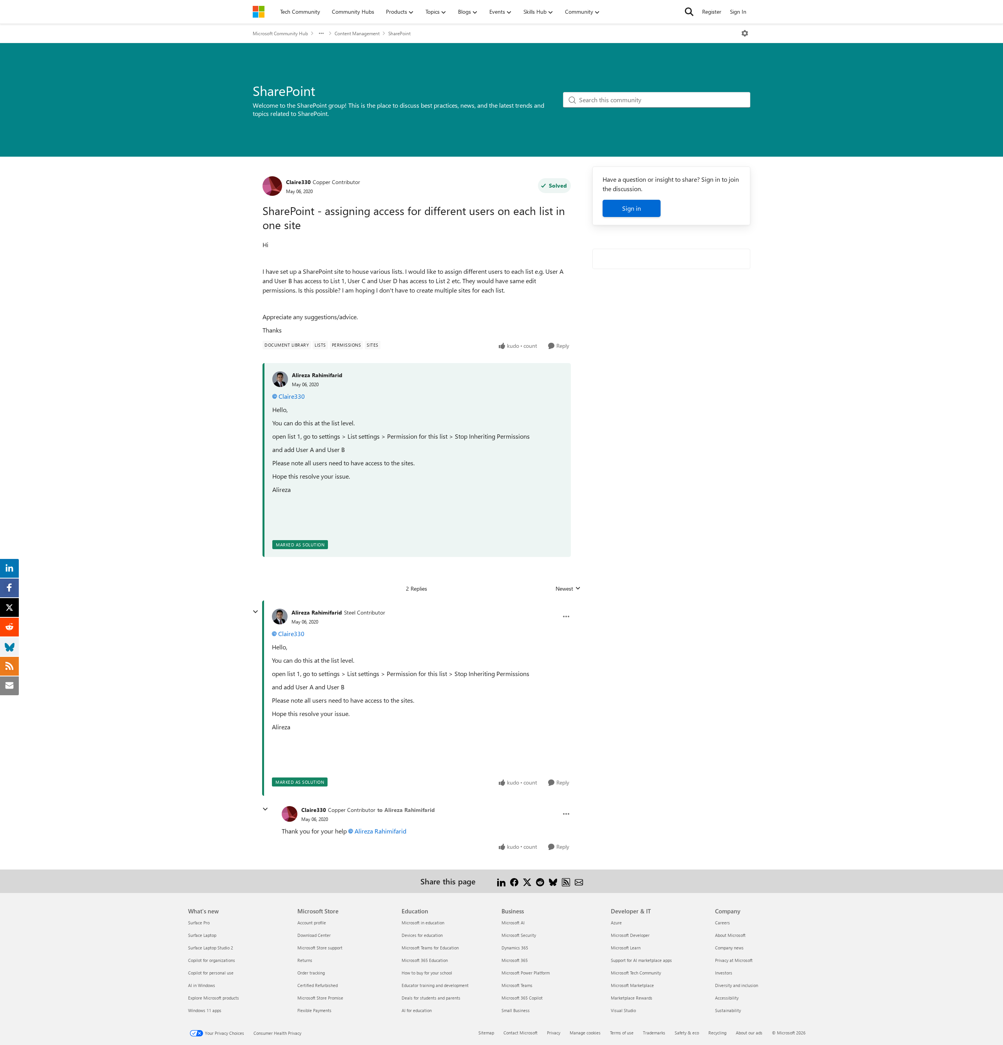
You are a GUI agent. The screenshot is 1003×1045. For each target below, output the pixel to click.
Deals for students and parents (431, 998)
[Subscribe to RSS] (566, 881)
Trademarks (654, 1033)
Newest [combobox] (568, 589)
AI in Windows (201, 985)
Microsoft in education (423, 923)
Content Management (357, 33)
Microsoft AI (513, 923)
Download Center (314, 935)
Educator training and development (435, 985)
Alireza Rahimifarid (317, 375)
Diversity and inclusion (736, 985)
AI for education (417, 1010)
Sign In (738, 11)
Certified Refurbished (317, 985)
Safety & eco (687, 1033)
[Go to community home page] (258, 12)
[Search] (689, 11)
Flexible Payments (314, 1010)
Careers (722, 923)
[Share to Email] (579, 881)
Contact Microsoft (520, 1033)
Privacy (553, 1033)
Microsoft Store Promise (320, 998)
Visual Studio (623, 1010)
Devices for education (422, 935)
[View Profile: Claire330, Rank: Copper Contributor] (272, 186)
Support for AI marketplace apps (641, 960)
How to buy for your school (427, 973)
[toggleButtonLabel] (744, 33)
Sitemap (486, 1033)
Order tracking (311, 973)
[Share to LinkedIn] (501, 881)
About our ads (749, 1033)
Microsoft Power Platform (526, 973)
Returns (304, 960)
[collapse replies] (255, 612)
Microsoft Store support (319, 948)
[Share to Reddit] (540, 881)
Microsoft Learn (626, 948)
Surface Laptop (202, 935)
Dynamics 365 (515, 948)
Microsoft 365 (515, 960)
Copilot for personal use (211, 973)
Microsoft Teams (517, 985)
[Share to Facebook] (514, 881)
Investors (723, 973)
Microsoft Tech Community (636, 973)
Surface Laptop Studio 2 (210, 948)
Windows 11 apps (204, 1010)
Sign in (631, 208)
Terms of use (622, 1033)
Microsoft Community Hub (280, 33)
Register (711, 11)
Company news (729, 948)
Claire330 (298, 182)
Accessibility (727, 998)
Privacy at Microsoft (734, 960)
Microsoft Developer (630, 935)
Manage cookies (585, 1033)
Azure (616, 923)
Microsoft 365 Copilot (522, 998)
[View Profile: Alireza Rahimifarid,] (280, 379)
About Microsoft (730, 935)
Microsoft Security (519, 935)
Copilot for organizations (211, 960)
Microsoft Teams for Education (430, 948)
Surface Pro (199, 923)
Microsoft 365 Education (425, 960)
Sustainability (728, 1010)
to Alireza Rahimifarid (406, 810)
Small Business (516, 1010)
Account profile (311, 923)
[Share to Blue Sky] (553, 881)
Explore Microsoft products (213, 998)
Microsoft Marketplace (632, 985)
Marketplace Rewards (631, 998)
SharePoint (399, 33)
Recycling (717, 1033)
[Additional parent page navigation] (321, 33)
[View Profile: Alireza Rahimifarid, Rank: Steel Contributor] (280, 616)
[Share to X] (527, 881)
